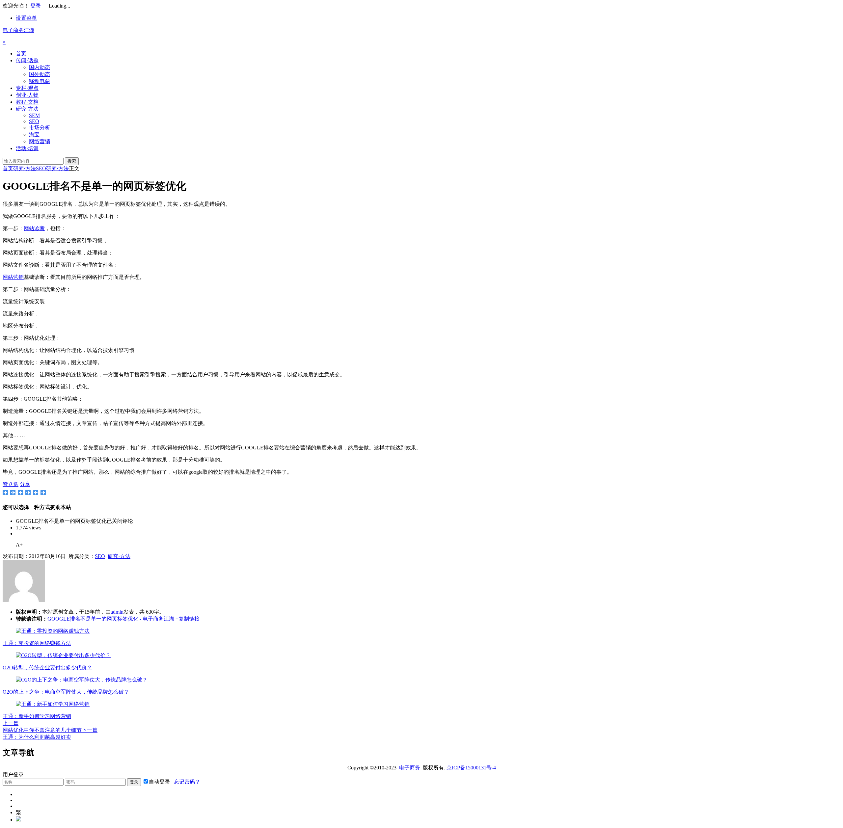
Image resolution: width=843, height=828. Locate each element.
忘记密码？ (185, 782)
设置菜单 (26, 18)
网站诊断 (34, 228)
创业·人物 (27, 95)
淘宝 (34, 134)
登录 (35, 6)
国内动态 (39, 67)
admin (117, 612)
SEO (34, 121)
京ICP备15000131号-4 (471, 767)
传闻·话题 (27, 60)
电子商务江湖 (18, 30)
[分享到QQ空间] (13, 492)
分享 (25, 484)
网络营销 (39, 141)
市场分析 (39, 127)
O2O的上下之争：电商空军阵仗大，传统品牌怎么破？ (66, 692)
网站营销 (13, 277)
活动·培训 (27, 148)
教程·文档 (27, 102)
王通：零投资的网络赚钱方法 (37, 643)
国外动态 (39, 74)
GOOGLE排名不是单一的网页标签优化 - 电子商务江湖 (110, 619)
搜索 (72, 161)
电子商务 (409, 767)
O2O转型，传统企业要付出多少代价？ (47, 667)
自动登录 (159, 782)
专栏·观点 (27, 88)
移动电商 (39, 81)
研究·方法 (27, 109)
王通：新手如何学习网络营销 (37, 716)
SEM (34, 115)
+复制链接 (187, 619)
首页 (21, 53)
